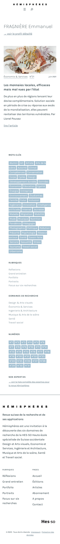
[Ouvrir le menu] (24, 9)
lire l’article (11, 125)
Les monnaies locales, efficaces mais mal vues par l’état (27, 87)
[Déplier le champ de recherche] (31, 9)
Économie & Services (16, 76)
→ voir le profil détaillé (18, 33)
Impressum (35, 532)
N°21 (32, 76)
